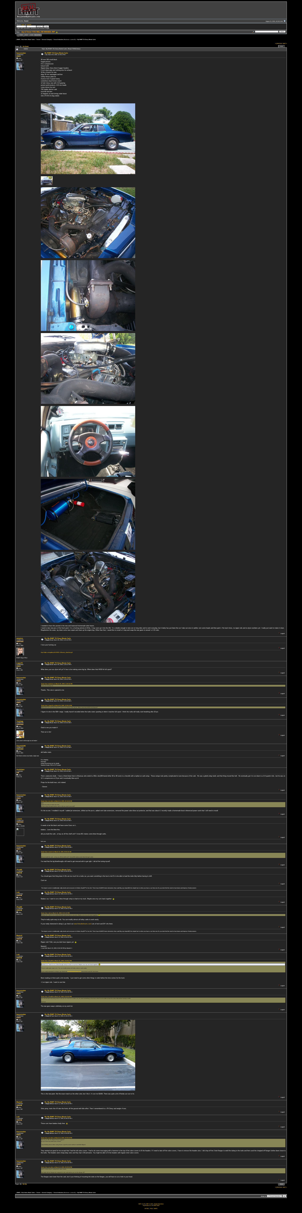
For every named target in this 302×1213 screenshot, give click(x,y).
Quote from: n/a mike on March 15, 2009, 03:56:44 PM (56, 1137)
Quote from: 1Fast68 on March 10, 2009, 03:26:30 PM (56, 996)
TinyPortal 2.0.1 (147, 1205)
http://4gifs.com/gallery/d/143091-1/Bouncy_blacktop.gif (56, 652)
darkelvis (19, 638)
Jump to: (263, 1196)
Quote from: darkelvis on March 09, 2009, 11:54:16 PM (56, 683)
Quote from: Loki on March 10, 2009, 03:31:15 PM (55, 913)
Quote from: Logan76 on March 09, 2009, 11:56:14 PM (56, 705)
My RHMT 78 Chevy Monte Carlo (56, 53)
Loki (18, 892)
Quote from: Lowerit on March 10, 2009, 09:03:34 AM (56, 851)
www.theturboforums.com (82, 924)
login (22, 24)
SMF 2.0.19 (141, 1204)
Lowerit (19, 819)
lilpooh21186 (21, 746)
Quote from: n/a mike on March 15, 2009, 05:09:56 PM (56, 1167)
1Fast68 (19, 870)
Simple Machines (159, 1204)
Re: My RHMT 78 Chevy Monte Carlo (58, 638)
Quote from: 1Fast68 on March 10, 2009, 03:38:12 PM (56, 960)
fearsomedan (21, 53)
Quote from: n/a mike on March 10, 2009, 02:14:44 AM (56, 801)
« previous (278, 43)
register (28, 24)
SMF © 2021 (149, 1204)
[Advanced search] (253, 31)
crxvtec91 (72, 39)
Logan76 (19, 663)
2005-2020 (156, 1205)
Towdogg (19, 721)
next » (285, 43)
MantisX (19, 935)
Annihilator (20, 769)
